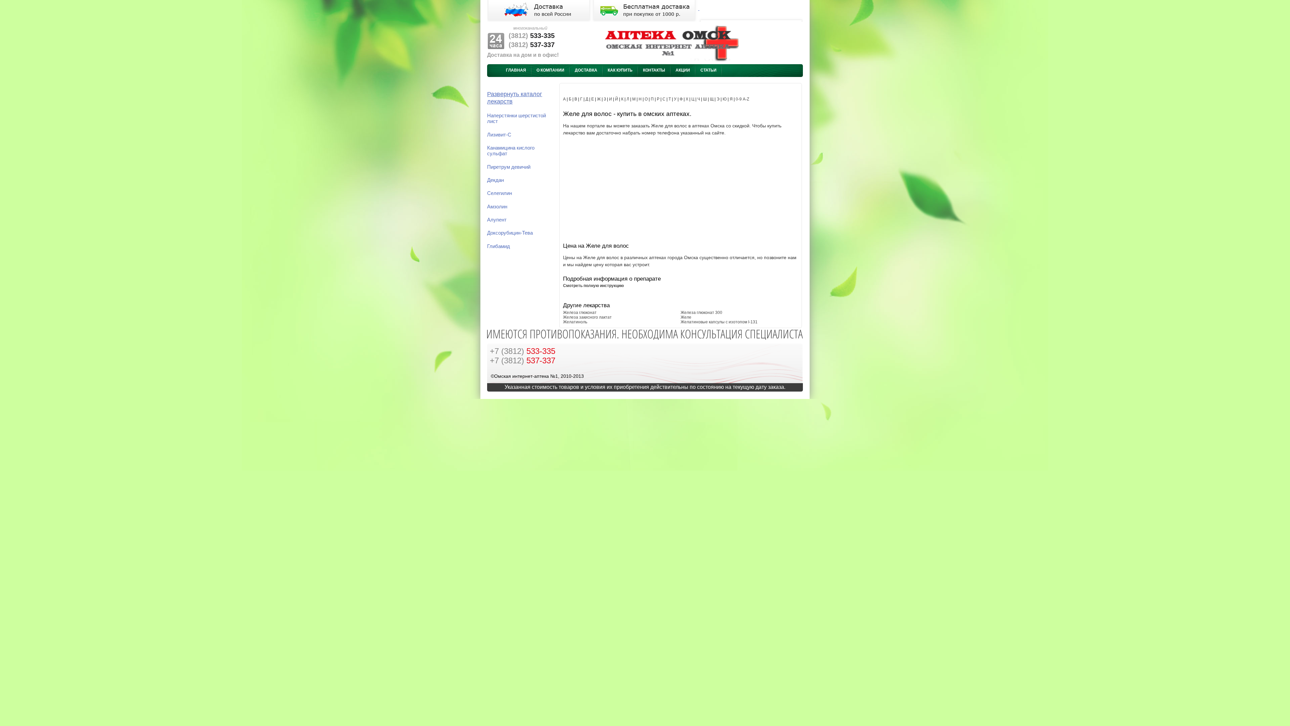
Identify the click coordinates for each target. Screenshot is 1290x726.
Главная (516, 70)
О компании (550, 70)
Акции (683, 70)
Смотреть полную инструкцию (593, 285)
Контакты (654, 70)
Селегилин (499, 193)
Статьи (708, 70)
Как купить (620, 70)
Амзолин (497, 206)
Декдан (495, 180)
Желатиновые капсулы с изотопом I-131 (719, 322)
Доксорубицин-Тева (510, 233)
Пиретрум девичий (508, 167)
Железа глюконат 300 (701, 312)
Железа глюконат (580, 312)
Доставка (586, 70)
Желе (686, 317)
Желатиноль (575, 322)
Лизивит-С (499, 134)
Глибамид (498, 246)
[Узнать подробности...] (645, 8)
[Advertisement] (680, 188)
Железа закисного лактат (587, 317)
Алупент (497, 220)
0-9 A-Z (742, 99)
